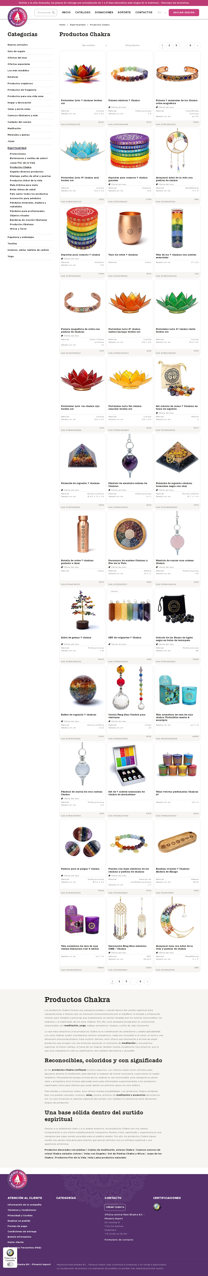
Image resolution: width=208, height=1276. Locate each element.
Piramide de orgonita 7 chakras (80, 483)
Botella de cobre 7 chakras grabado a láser (77, 561)
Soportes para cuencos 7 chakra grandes (128, 179)
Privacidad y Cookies (20, 1216)
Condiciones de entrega (22, 1232)
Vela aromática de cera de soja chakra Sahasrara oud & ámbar (80, 947)
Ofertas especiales (19, 64)
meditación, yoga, (75, 1026)
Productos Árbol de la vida (26, 181)
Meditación (14, 129)
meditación (129, 1043)
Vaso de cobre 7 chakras (123, 254)
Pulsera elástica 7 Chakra (124, 100)
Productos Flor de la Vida (70, 1158)
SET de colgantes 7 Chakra (124, 637)
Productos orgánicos (20, 84)
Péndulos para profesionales (27, 211)
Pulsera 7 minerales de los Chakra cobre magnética (177, 101)
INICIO (66, 12)
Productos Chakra (21, 167)
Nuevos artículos (18, 45)
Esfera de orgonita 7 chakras (78, 714)
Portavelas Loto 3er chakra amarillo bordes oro (125, 407)
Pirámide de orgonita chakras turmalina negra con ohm (174, 484)
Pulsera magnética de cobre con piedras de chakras (80, 330)
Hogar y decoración (19, 103)
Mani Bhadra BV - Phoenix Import (30, 1265)
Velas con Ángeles (95, 1154)
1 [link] (162, 45)
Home (62, 25)
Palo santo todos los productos (29, 194)
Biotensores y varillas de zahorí (29, 158)
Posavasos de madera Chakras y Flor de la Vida (128, 561)
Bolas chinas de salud (23, 190)
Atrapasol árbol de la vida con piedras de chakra (174, 179)
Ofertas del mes (17, 58)
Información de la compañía (25, 1205)
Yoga (11, 256)
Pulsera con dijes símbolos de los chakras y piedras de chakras (128, 870)
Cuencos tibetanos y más (23, 116)
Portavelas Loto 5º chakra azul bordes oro (80, 179)
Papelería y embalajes (21, 237)
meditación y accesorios (131, 1095)
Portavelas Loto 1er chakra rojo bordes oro (80, 407)
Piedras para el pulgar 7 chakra (80, 868)
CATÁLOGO (83, 12)
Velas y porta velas (19, 109)
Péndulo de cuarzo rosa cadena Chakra (175, 561)
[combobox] (46, 12)
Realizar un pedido (19, 1221)
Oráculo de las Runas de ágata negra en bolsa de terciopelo (174, 639)
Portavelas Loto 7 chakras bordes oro (81, 101)
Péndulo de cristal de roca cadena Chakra (81, 793)
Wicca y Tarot (18, 229)
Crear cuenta (115, 1207)
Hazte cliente (16, 1242)
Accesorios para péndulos (25, 198)
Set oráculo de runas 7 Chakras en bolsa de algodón (177, 407)
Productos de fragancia (22, 90)
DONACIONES (104, 12)
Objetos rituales (19, 216)
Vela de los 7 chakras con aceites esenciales (176, 256)
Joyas (11, 141)
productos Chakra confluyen (69, 1070)
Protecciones (18, 154)
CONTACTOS (143, 12)
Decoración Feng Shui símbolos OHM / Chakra (127, 947)
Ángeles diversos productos (27, 172)
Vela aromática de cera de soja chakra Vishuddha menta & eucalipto (174, 717)
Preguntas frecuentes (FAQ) (24, 1248)
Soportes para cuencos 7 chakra (80, 254)
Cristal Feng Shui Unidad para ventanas (126, 716)
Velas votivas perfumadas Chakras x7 (177, 793)
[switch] (10, 1264)
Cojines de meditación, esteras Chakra (111, 1150)
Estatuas (13, 77)
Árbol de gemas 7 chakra (76, 637)
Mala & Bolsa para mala (24, 185)
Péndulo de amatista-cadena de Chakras (127, 484)
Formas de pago (17, 1226)
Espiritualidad (17, 148)
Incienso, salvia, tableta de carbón (28, 250)
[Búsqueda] (53, 12)
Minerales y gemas (19, 135)
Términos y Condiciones (22, 1210)
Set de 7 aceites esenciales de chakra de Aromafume (126, 793)
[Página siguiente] (197, 45)
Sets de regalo (16, 51)
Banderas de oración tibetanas (28, 220)
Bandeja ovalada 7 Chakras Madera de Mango (173, 870)
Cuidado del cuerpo (19, 122)
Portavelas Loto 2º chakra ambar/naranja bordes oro (124, 330)
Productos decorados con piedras (65, 1150)
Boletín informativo (19, 1237)
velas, (89, 1095)
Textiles (12, 244)
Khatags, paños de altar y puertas (30, 176)
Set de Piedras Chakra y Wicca (126, 1154)
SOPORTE (124, 12)
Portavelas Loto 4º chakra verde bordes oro (175, 330)
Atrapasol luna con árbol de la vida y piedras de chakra (174, 947)
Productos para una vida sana (26, 96)
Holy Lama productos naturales (107, 1158)
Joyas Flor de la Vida (22, 163)
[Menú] (15, 1249)
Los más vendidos (18, 71)
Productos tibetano (22, 224)
